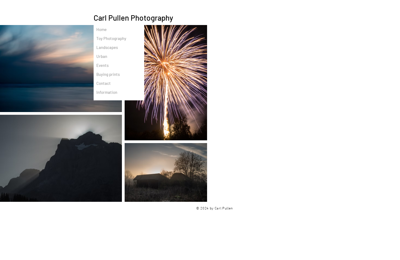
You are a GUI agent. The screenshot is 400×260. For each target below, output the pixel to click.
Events (102, 65)
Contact (103, 83)
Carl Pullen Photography (133, 17)
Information (106, 92)
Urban (101, 56)
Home (101, 29)
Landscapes (107, 47)
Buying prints (108, 74)
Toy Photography (111, 38)
